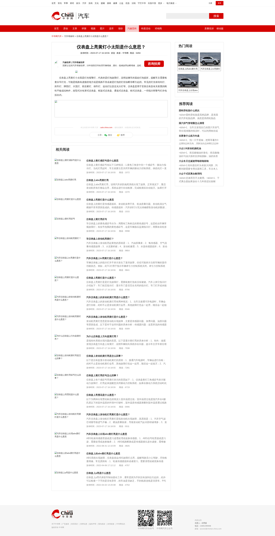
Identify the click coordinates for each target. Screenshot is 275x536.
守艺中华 (142, 3)
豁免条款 (101, 524)
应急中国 (152, 3)
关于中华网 (56, 524)
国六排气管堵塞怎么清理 (191, 123)
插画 (109, 3)
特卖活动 (145, 28)
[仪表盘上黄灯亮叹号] (68, 219)
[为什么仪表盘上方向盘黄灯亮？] (68, 336)
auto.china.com (106, 127)
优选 (127, 3)
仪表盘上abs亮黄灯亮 (97, 180)
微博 (123, 135)
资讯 (60, 3)
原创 (65, 28)
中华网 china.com (64, 15)
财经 (72, 3)
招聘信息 (83, 524)
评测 (84, 28)
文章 (74, 28)
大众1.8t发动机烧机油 (190, 148)
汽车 (84, 3)
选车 (111, 28)
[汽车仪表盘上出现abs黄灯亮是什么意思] (68, 433)
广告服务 (65, 524)
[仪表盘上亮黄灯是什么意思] (68, 199)
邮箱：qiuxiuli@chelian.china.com (208, 529)
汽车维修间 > (70, 36)
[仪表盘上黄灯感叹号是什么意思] (68, 160)
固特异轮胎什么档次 (189, 110)
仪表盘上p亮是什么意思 (98, 473)
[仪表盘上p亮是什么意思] (68, 472)
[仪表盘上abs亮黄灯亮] (68, 179)
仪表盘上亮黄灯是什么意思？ (101, 278)
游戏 (91, 3)
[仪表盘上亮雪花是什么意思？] (68, 394)
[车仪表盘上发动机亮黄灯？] (68, 238)
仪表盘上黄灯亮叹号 (96, 219)
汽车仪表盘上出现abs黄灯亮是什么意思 (106, 434)
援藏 (103, 3)
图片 (102, 28)
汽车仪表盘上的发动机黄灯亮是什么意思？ (108, 297)
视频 (93, 28)
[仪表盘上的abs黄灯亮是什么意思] (68, 453)
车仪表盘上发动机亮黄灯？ (100, 238)
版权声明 (92, 524)
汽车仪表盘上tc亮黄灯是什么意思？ (104, 258)
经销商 (158, 28)
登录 (219, 3)
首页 (54, 3)
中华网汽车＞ (58, 36)
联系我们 (74, 524)
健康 (115, 3)
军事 (66, 3)
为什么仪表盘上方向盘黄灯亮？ (102, 336)
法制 (134, 3)
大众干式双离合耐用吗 (190, 173)
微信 (110, 135)
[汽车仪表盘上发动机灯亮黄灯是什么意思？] (68, 414)
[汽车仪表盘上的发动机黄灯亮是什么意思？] (68, 297)
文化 (97, 3)
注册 (210, 3)
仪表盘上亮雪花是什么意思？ (101, 395)
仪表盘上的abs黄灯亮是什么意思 (103, 453)
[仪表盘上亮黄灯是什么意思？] (68, 277)
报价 (120, 28)
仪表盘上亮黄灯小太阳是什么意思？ (92, 36)
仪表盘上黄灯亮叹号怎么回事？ (102, 375)
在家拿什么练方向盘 (189, 136)
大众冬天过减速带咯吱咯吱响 (194, 161)
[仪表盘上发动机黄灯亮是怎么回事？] (68, 355)
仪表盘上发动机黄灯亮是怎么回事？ (104, 356)
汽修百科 (132, 28)
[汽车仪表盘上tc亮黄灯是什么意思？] (68, 258)
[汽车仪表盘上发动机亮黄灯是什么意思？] (68, 316)
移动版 (220, 28)
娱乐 (78, 3)
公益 (121, 3)
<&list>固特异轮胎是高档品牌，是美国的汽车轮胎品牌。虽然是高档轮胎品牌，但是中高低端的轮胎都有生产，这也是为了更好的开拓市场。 (198, 117)
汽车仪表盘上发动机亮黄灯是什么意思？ (107, 317)
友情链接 (110, 524)
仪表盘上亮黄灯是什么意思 (100, 199)
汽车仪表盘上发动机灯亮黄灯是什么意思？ (108, 414)
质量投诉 (209, 28)
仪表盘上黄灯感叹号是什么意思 (102, 160)
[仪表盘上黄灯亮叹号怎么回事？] (68, 375)
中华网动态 (120, 524)
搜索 (216, 16)
